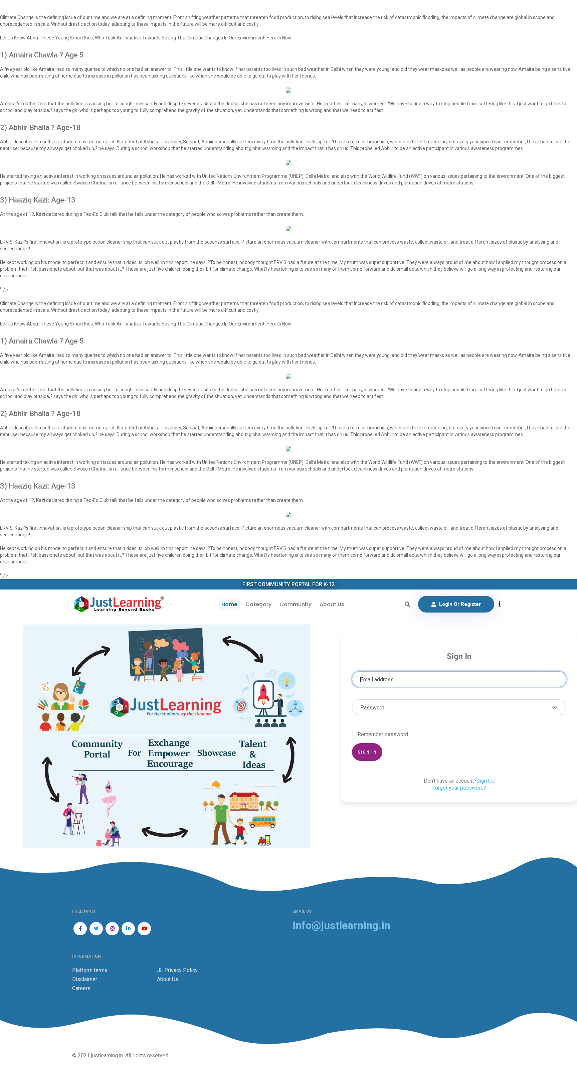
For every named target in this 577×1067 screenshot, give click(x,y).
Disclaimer (84, 979)
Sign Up (485, 781)
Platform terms (90, 970)
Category (258, 604)
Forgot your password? (459, 788)
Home (229, 604)
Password (372, 707)
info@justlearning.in (341, 925)
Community (295, 604)
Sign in (367, 752)
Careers (81, 988)
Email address (377, 679)
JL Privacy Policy (177, 970)
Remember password (383, 734)
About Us (332, 604)
